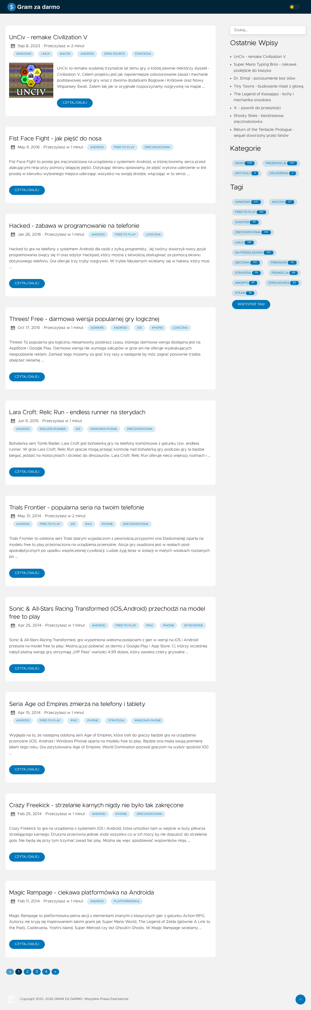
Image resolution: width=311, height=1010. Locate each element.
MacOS (65, 53)
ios (139, 327)
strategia (116, 720)
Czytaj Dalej (75, 102)
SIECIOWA (246, 262)
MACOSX (281, 202)
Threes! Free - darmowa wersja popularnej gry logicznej (84, 319)
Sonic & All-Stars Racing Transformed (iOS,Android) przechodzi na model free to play (107, 613)
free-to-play (124, 147)
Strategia (143, 53)
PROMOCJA (283, 272)
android (97, 147)
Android (87, 53)
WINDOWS (246, 202)
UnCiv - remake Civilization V (48, 38)
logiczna (153, 234)
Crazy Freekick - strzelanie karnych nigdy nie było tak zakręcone (96, 806)
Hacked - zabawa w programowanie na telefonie (74, 226)
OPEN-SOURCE (282, 283)
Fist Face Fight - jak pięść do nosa (55, 139)
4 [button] (46, 972)
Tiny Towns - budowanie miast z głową (268, 86)
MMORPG (245, 283)
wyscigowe (193, 625)
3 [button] (37, 972)
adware (97, 327)
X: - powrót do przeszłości (257, 108)
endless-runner (53, 429)
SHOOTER (245, 222)
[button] (10, 972)
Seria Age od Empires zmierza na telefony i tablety (77, 704)
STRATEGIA (246, 272)
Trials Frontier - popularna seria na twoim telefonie (76, 508)
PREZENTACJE (280, 163)
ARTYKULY (245, 173)
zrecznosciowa (157, 147)
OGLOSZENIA (281, 173)
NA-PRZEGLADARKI (252, 252)
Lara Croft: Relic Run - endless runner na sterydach (77, 413)
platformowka (127, 901)
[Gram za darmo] (34, 7)
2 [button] (27, 972)
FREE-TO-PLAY (249, 212)
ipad (88, 524)
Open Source (114, 53)
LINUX (243, 242)
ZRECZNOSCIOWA (251, 232)
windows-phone (103, 429)
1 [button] (18, 972)
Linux (45, 53)
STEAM (243, 293)
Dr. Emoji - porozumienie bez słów (264, 78)
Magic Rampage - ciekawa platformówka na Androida (81, 893)
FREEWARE (282, 262)
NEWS (243, 163)
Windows (23, 53)
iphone (157, 327)
